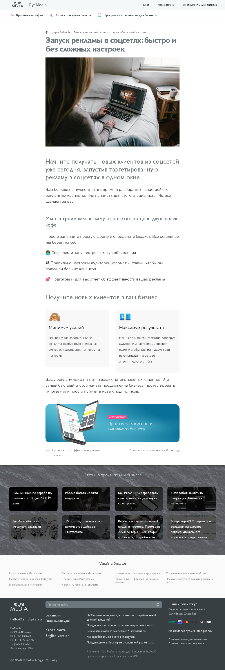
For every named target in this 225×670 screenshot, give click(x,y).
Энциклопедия (57, 620)
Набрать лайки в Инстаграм (25, 573)
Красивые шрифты (30, 15)
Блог (146, 4)
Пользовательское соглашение (186, 643)
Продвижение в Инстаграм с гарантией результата (120, 642)
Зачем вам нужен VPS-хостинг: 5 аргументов (116, 631)
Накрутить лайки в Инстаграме (80, 584)
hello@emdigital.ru (26, 619)
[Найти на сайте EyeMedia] (157, 604)
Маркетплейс (166, 4)
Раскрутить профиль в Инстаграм (81, 573)
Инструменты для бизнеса (200, 4)
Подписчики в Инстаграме (78, 579)
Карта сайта (55, 629)
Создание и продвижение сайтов (151, 450)
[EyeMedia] (19, 606)
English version (57, 635)
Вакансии (53, 615)
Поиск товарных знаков (73, 15)
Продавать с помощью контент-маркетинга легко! (120, 625)
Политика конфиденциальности (188, 639)
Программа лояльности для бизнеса (130, 15)
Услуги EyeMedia (61, 32)
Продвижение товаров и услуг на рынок (137, 573)
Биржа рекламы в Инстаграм (26, 584)
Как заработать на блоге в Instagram (111, 636)
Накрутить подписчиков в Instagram (30, 579)
